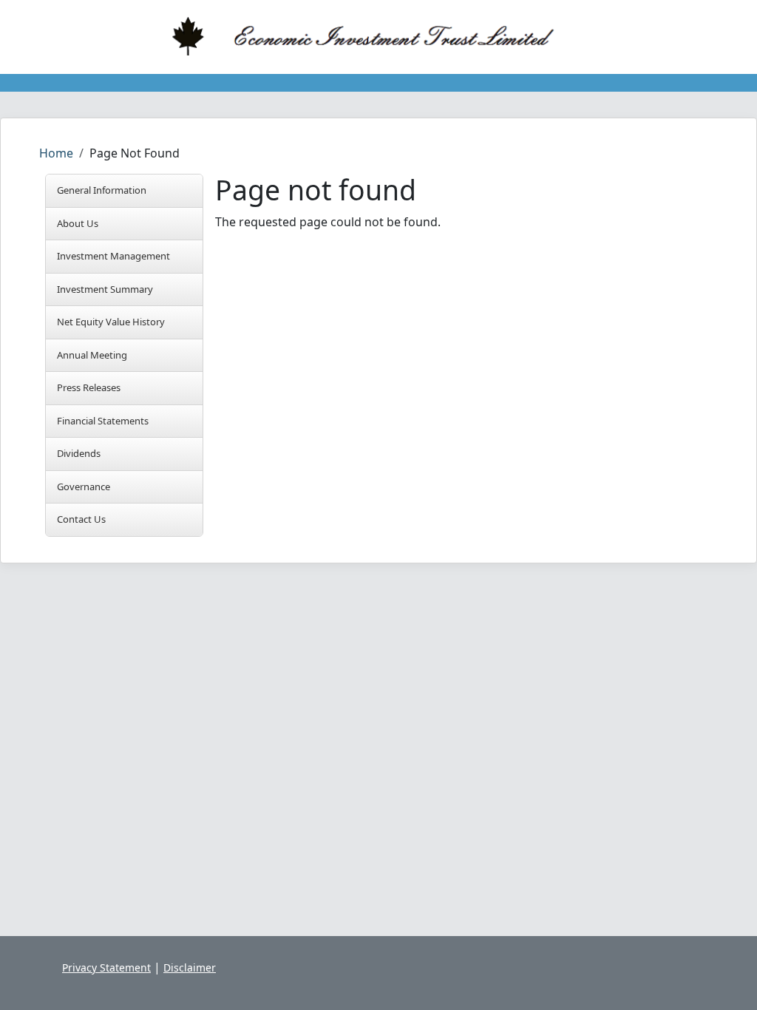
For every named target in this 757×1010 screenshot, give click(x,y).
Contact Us (81, 519)
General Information (101, 190)
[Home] (373, 37)
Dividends (79, 453)
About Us (77, 223)
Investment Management (113, 255)
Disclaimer (189, 967)
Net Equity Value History (111, 321)
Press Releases (88, 387)
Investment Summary (105, 289)
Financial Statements (103, 420)
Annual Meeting (92, 355)
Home (56, 153)
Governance (83, 486)
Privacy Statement (106, 967)
